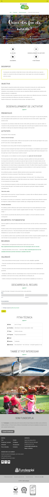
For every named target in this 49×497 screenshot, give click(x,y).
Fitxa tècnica (36, 60)
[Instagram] (5, 462)
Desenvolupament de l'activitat (36, 53)
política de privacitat (15, 307)
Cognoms (27, 297)
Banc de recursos (22, 12)
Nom (2, 297)
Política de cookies (38, 476)
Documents (13, 60)
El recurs (13, 53)
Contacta (15, 447)
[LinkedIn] (9, 462)
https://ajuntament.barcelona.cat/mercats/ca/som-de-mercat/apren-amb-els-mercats (20, 246)
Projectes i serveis (6, 442)
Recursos (15, 12)
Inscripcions (16, 444)
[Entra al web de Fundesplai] (24, 472)
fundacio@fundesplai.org (30, 446)
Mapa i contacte (28, 448)
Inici (10, 12)
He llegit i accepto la (11, 307)
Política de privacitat (8, 476)
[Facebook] (2, 462)
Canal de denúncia (29, 476)
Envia (4, 311)
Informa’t (3, 444)
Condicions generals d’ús (19, 476)
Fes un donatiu (5, 447)
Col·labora (15, 442)
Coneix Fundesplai (8, 431)
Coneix (14, 440)
